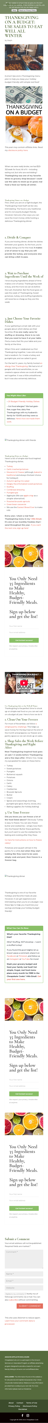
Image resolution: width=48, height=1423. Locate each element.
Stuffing (10, 487)
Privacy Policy (14, 1406)
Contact (20, 1403)
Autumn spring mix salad (18, 481)
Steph (9, 40)
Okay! (14, 10)
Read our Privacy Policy (27, 10)
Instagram (14, 959)
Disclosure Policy (30, 1406)
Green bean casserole (16, 504)
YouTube (25, 959)
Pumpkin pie (12, 493)
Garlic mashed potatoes (17, 469)
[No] (45, 7)
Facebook (11, 956)
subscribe (13, 1300)
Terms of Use (31, 1403)
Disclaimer (27, 1389)
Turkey (10, 466)
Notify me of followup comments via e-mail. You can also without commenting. (22, 1297)
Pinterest (22, 956)
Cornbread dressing (16, 490)
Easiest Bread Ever (25, 507)
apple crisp (28, 496)
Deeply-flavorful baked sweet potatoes (24, 484)
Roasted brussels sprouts (18, 501)
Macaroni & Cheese (15, 472)
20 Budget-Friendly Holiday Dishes (24, 401)
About (11, 1403)
